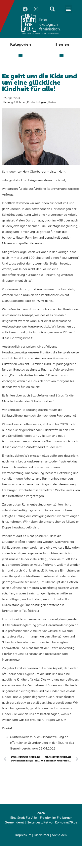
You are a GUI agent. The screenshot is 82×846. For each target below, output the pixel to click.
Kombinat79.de (66, 822)
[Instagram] (36, 9)
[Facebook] (25, 9)
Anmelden (59, 835)
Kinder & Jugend (37, 102)
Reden (52, 102)
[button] (68, 9)
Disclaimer (41, 835)
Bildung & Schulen (14, 102)
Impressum (23, 835)
